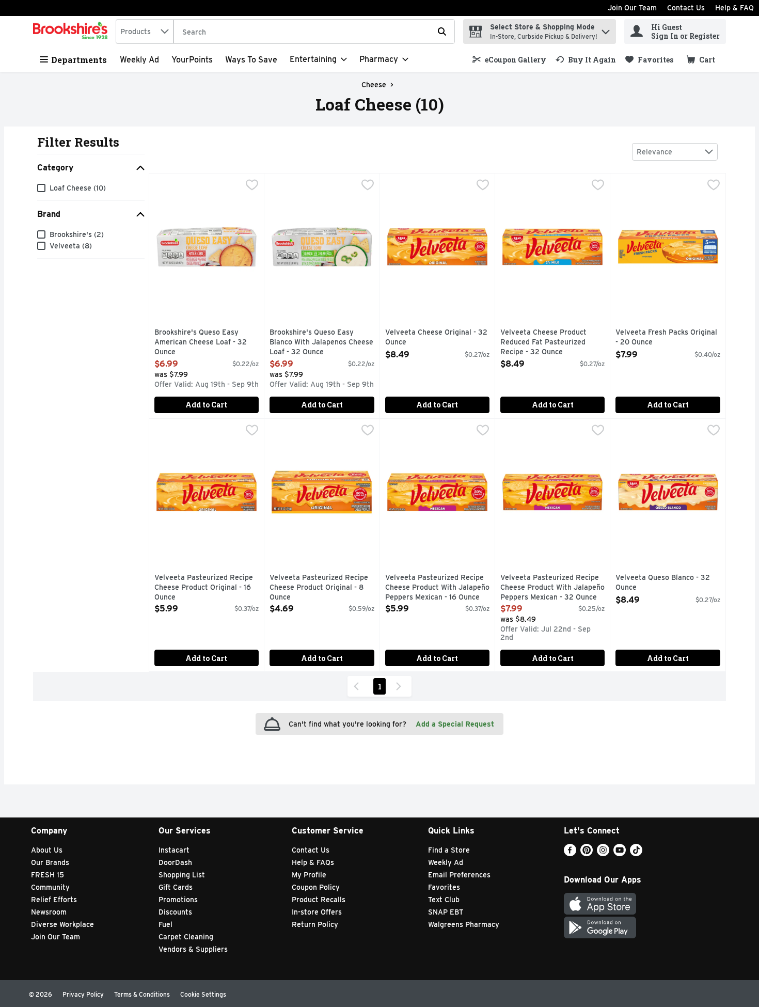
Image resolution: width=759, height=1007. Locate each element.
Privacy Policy (83, 994)
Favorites (444, 887)
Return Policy (315, 924)
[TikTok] (636, 853)
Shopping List (182, 875)
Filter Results (78, 142)
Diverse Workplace (62, 924)
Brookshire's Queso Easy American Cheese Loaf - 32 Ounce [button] (200, 342)
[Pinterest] (586, 853)
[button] (606, 29)
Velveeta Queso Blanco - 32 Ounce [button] (662, 582)
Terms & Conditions (142, 994)
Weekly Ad (139, 60)
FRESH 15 (47, 875)
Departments (79, 59)
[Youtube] (619, 853)
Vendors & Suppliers (193, 949)
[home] (72, 31)
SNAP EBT (446, 912)
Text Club (444, 899)
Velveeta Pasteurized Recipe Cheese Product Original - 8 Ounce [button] (319, 588)
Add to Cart (206, 405)
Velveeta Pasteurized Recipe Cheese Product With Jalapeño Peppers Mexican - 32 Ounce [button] (552, 588)
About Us (46, 850)
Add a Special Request (455, 724)
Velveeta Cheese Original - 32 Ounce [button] (436, 337)
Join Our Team (632, 8)
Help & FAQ (734, 8)
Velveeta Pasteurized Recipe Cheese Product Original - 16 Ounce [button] (203, 588)
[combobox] (144, 31)
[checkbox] (252, 186)
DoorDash (175, 862)
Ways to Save (251, 60)
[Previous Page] (358, 686)
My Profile (309, 875)
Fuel (165, 924)
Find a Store (449, 850)
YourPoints (192, 60)
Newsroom (49, 912)
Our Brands (50, 862)
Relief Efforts (54, 899)
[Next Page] (400, 686)
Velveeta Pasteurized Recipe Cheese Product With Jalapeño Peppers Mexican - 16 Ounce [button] (437, 588)
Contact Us (686, 8)
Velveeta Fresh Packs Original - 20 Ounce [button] (666, 337)
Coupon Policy (316, 887)
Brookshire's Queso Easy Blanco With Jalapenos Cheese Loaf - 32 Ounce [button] (321, 342)
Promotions (178, 899)
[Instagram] (603, 853)
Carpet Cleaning (186, 937)
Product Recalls (318, 899)
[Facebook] (570, 853)
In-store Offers (317, 912)
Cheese (373, 85)
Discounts (175, 912)
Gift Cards (176, 887)
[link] (509, 59)
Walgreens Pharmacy (463, 924)
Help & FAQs (313, 862)
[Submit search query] (442, 31)
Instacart (174, 850)
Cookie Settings (203, 994)
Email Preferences (459, 875)
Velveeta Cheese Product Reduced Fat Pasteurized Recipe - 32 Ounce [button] (544, 342)
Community (50, 887)
